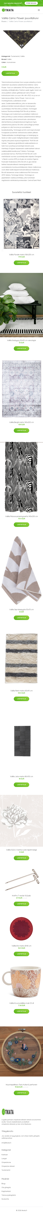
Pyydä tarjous (31, 3)
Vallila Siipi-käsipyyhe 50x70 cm (21, 609)
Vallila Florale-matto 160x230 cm (21, 255)
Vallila (22, 56)
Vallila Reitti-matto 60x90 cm (21, 691)
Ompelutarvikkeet (8, 1166)
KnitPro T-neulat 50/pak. (21, 896)
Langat (4, 1158)
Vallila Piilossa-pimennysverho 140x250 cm (21, 516)
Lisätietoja (10, 73)
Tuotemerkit (15, 56)
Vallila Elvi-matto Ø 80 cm (21, 946)
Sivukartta (5, 1199)
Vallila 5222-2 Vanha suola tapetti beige (21, 850)
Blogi (3, 1184)
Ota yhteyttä (6, 1187)
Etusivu (4, 21)
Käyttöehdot (6, 1191)
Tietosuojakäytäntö (9, 1195)
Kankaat (5, 1155)
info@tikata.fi (6, 1143)
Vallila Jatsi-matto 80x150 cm (21, 776)
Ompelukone (6, 1162)
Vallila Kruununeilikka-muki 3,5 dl (21, 1003)
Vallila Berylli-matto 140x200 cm (21, 422)
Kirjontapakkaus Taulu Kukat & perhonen (21, 1085)
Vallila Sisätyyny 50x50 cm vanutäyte (21, 340)
